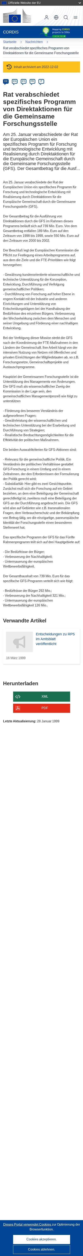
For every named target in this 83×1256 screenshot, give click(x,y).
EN (15, 81)
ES (23, 81)
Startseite (10, 42)
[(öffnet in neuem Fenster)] (17, 16)
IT (41, 81)
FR (32, 81)
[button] (56, 17)
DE (6, 81)
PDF (45, 708)
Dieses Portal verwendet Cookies (27, 1224)
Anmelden (46, 17)
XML (45, 696)
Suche (65, 17)
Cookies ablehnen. (41, 1249)
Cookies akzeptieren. (41, 1239)
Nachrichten (34, 42)
